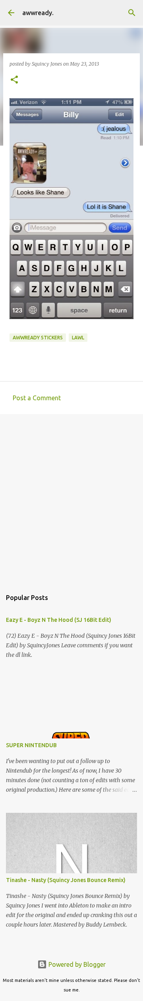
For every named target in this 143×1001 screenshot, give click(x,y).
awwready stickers (38, 337)
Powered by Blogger (76, 964)
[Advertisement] (71, 497)
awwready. (38, 12)
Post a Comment (37, 397)
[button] (14, 80)
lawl (78, 337)
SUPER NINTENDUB (31, 745)
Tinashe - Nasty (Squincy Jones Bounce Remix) (66, 880)
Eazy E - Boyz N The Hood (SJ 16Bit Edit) (58, 620)
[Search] (132, 12)
